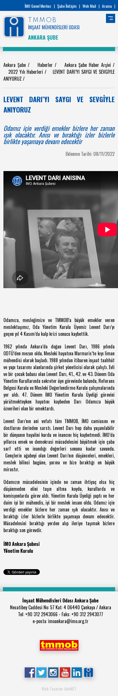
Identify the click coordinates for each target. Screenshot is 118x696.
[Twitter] (41, 671)
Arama (107, 6)
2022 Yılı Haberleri (26, 71)
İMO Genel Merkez (38, 6)
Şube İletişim (66, 6)
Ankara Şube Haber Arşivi (88, 64)
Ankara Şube (15, 64)
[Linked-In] (76, 671)
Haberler (46, 64)
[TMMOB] (59, 644)
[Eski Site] (88, 671)
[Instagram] (53, 671)
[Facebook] (29, 671)
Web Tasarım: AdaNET (59, 688)
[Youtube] (65, 671)
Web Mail (89, 6)
